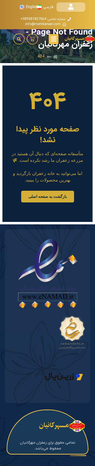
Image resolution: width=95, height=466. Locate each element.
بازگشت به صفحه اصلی (47, 196)
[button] (32, 39)
